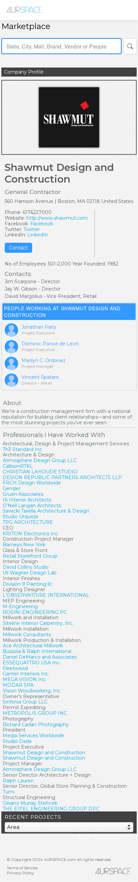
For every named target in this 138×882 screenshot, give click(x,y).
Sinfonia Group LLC (25, 702)
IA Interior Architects (27, 500)
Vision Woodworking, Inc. (32, 691)
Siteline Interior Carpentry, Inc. (38, 623)
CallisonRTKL (18, 466)
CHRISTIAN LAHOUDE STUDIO (40, 472)
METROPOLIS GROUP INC (35, 713)
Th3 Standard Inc (22, 449)
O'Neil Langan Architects (32, 506)
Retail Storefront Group (30, 556)
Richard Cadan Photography (36, 725)
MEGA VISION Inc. (25, 679)
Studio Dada (17, 741)
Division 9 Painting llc (27, 584)
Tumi (8, 792)
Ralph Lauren (18, 781)
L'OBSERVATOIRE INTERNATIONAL (46, 595)
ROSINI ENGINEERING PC (35, 612)
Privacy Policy (20, 872)
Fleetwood (15, 668)
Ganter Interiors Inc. (26, 674)
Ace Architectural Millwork (33, 646)
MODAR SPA (18, 685)
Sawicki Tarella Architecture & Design (46, 511)
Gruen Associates (23, 494)
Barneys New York (24, 545)
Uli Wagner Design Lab (30, 573)
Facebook (41, 224)
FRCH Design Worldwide (32, 483)
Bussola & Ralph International (37, 651)
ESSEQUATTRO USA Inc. (32, 663)
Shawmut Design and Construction (44, 753)
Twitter (31, 229)
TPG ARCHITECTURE (28, 522)
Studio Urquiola (20, 517)
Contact (18, 248)
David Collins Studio (26, 567)
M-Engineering (20, 606)
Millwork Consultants (27, 635)
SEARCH (130, 46)
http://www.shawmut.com (57, 218)
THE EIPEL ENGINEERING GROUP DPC (51, 809)
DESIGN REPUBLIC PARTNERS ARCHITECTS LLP (62, 477)
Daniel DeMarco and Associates (40, 657)
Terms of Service (22, 867)
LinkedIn (37, 235)
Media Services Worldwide (33, 736)
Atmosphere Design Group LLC (40, 460)
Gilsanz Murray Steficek (30, 803)
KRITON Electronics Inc (30, 534)
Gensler (11, 488)
